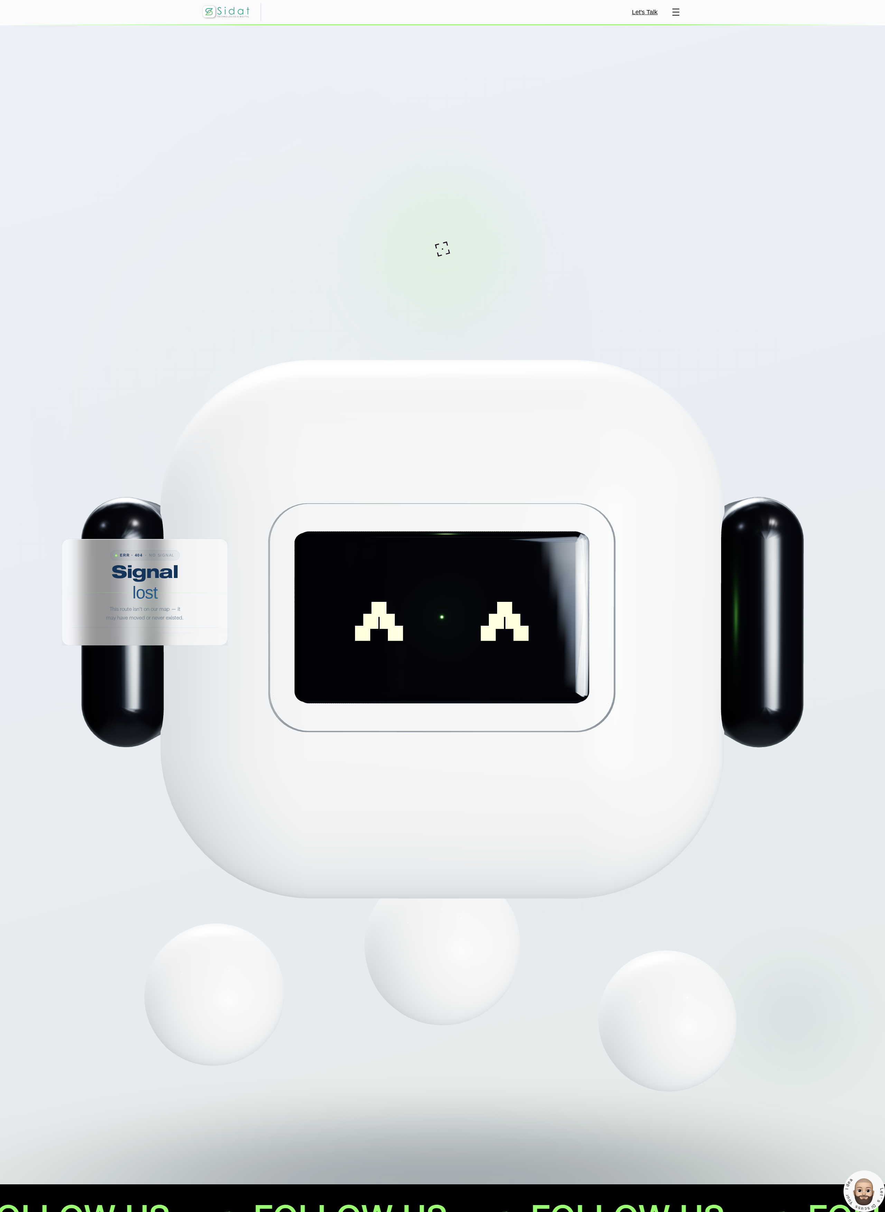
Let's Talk (645, 12)
